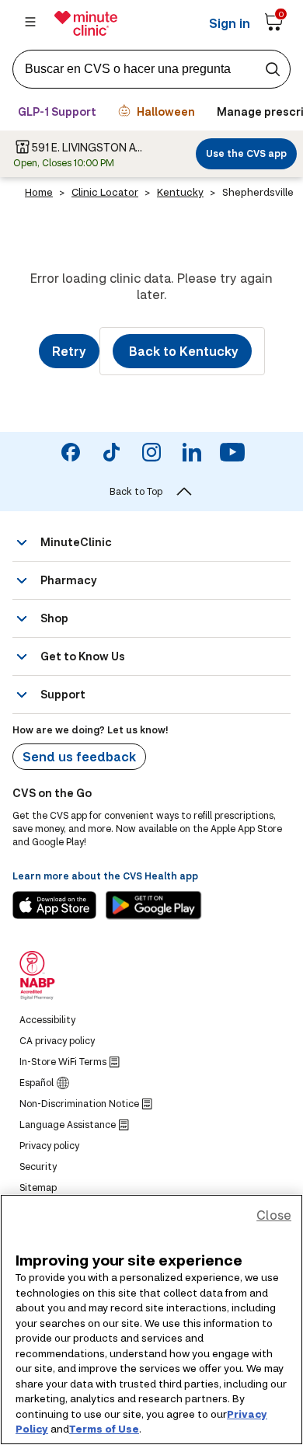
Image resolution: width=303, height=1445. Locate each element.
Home (39, 192)
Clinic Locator (104, 192)
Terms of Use (104, 1428)
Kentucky (180, 192)
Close (273, 1214)
